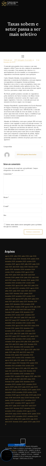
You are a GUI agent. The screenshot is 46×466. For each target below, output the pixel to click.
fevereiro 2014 (32, 344)
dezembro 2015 (29, 328)
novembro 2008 (21, 392)
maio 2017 (32, 317)
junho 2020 (16, 291)
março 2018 (31, 309)
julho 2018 (37, 307)
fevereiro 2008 (34, 398)
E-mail (6, 206)
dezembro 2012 (28, 355)
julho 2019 (27, 299)
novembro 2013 (29, 347)
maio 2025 (8, 267)
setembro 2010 (19, 376)
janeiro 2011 (9, 374)
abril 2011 (15, 371)
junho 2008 (37, 395)
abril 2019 (15, 301)
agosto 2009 (9, 387)
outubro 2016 (30, 323)
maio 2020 (24, 291)
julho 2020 (8, 291)
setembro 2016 (10, 325)
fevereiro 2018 (9, 312)
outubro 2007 (9, 403)
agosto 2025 (20, 264)
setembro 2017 (30, 315)
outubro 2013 (9, 349)
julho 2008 (29, 395)
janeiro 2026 (35, 259)
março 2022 (16, 280)
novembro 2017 (10, 315)
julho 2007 (8, 406)
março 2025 (24, 267)
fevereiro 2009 (26, 390)
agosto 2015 (9, 333)
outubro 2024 (9, 272)
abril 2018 (23, 309)
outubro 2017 (20, 315)
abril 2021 (15, 288)
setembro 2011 (10, 368)
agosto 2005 (9, 419)
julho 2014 (27, 341)
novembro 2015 (10, 331)
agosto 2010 (29, 376)
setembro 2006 (21, 411)
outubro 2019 (30, 296)
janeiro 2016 (19, 328)
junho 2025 (36, 264)
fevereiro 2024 (10, 277)
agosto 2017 (9, 317)
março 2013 (30, 352)
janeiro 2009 (36, 390)
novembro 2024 (30, 269)
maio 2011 (8, 371)
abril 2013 (23, 352)
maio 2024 (24, 275)
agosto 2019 (20, 299)
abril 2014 (15, 344)
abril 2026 (8, 259)
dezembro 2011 (10, 366)
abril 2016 (27, 325)
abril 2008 (16, 398)
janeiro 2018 (19, 312)
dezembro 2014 (10, 339)
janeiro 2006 (36, 414)
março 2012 (16, 363)
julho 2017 (17, 317)
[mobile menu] (43, 3)
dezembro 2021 (10, 283)
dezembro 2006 (29, 408)
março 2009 (17, 390)
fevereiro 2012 (24, 363)
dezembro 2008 (10, 392)
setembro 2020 (24, 288)
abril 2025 (16, 267)
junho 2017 (24, 317)
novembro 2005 (21, 416)
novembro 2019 (21, 296)
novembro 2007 (30, 400)
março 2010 (31, 379)
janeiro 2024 (19, 277)
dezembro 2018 (19, 304)
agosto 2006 (31, 411)
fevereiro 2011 (31, 371)
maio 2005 (34, 419)
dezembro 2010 (18, 374)
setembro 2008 (10, 395)
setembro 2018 (19, 307)
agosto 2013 (28, 349)
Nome (6, 197)
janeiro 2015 (34, 336)
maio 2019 (8, 301)
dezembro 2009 (29, 382)
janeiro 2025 (9, 269)
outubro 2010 (9, 376)
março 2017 (16, 320)
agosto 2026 (9, 256)
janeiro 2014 (9, 347)
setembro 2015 (30, 331)
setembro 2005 (32, 416)
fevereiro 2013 (9, 355)
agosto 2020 (34, 288)
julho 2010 (37, 376)
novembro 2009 (10, 384)
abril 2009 (8, 390)
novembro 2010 (29, 374)
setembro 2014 (10, 341)
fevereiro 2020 (18, 293)
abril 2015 (8, 336)
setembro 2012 (30, 357)
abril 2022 (8, 280)
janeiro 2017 (34, 320)
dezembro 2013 (18, 347)
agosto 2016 (20, 325)
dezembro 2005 (10, 416)
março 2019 (23, 301)
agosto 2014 (20, 341)
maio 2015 (32, 333)
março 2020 (9, 293)
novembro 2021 (20, 283)
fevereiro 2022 (25, 280)
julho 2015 (17, 333)
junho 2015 (24, 333)
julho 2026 (17, 256)
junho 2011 (34, 368)
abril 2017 (8, 320)
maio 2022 (35, 277)
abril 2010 (23, 379)
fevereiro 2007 (19, 408)
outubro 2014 (30, 339)
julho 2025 (28, 264)
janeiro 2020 (28, 293)
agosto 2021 (19, 285)
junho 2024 (16, 275)
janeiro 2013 (19, 355)
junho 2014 (35, 341)
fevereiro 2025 (33, 267)
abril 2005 (8, 422)
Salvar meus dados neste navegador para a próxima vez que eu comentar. (23, 225)
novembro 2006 (10, 411)
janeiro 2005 (27, 422)
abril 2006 (8, 414)
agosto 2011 (19, 368)
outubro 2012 (20, 357)
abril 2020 (32, 291)
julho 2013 (36, 349)
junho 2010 (8, 379)
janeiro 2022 (35, 280)
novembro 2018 (29, 304)
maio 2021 (8, 288)
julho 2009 (18, 387)
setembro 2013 (19, 349)
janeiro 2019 (9, 304)
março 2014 (23, 344)
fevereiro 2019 (32, 301)
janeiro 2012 (34, 363)
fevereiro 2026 (25, 259)
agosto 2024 (29, 272)
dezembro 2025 (10, 261)
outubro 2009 (20, 384)
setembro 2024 (20, 272)
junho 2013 (8, 352)
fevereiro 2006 (26, 414)
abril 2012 (8, 363)
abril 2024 (31, 275)
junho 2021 (34, 285)
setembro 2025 (10, 264)
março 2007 (9, 408)
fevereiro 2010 (10, 382)
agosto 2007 (30, 403)
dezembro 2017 (28, 312)
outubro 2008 (32, 392)
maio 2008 (8, 398)
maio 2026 (33, 256)
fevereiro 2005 (18, 422)
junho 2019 (35, 299)
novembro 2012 (10, 357)
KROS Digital (12, 450)
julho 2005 (18, 419)
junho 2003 (36, 422)
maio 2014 (8, 344)
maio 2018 (16, 309)
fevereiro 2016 (9, 328)
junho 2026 (25, 256)
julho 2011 (27, 368)
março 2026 (16, 259)
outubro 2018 (9, 307)
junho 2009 (26, 387)
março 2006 (17, 414)
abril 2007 (32, 406)
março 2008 (25, 398)
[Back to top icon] (23, 441)
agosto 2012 (9, 360)
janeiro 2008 (9, 400)
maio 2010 (16, 379)
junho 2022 (27, 277)
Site (5, 215)
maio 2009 (34, 387)
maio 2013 (16, 352)
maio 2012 (32, 360)
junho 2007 (17, 406)
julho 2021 (27, 285)
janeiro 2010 (19, 382)
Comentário (8, 174)
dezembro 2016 (10, 323)
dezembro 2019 (10, 296)
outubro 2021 (30, 283)
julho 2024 (8, 275)
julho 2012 (17, 360)
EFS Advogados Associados (23, 60)
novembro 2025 (21, 261)
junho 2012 (24, 360)
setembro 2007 (20, 403)
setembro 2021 (10, 285)
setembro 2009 (31, 384)
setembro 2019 (10, 299)
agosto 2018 (29, 307)
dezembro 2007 (19, 400)
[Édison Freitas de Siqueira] (10, 3)
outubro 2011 (30, 366)
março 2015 (16, 336)
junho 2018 (8, 309)
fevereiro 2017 (24, 320)
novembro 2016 (21, 323)
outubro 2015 (20, 331)
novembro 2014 (21, 339)
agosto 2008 (20, 395)
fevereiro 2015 (25, 336)
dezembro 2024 (19, 269)
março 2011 (22, 371)
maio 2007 (24, 406)
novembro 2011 (20, 366)
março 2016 (35, 325)
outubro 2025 (31, 261)
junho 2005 (26, 419)
